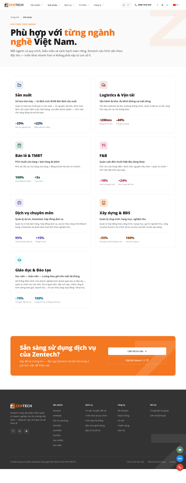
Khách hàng (123, 415)
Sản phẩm (35, 5)
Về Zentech (123, 410)
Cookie (173, 461)
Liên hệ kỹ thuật (158, 415)
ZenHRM (57, 430)
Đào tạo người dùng (95, 425)
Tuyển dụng (123, 425)
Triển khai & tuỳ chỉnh (96, 415)
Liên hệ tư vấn (135, 351)
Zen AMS (57, 445)
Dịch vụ (68, 5)
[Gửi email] (179, 449)
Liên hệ (121, 430)
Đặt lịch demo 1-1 (135, 360)
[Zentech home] (14, 5)
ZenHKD (57, 425)
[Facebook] (157, 5)
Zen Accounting (60, 420)
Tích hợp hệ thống (94, 420)
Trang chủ (14, 17)
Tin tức (121, 420)
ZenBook (57, 415)
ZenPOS (57, 435)
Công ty (97, 5)
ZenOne (57, 410)
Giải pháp (52, 5)
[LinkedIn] (167, 5)
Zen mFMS (58, 440)
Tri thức (83, 5)
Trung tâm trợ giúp (159, 410)
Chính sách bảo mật (135, 461)
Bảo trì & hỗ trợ (92, 430)
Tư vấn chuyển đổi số (95, 410)
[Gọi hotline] (179, 467)
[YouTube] (162, 5)
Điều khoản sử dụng (157, 461)
